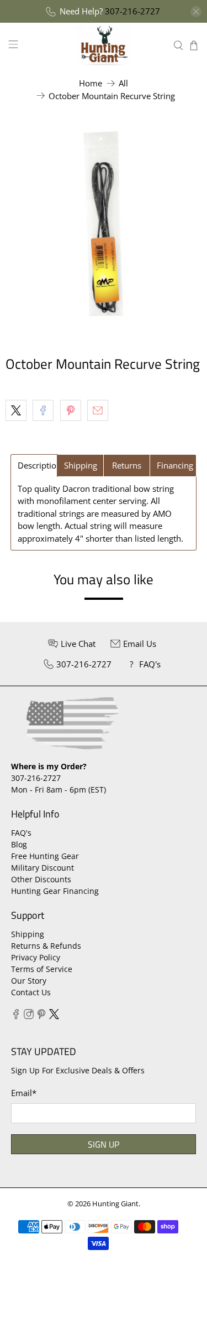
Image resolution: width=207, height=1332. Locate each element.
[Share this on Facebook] (43, 410)
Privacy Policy (35, 957)
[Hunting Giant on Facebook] (16, 1016)
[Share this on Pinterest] (70, 410)
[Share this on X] (16, 410)
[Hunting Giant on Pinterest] (41, 1016)
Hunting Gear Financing (55, 891)
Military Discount (42, 867)
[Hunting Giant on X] (54, 1016)
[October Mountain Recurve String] (103, 224)
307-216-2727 (132, 11)
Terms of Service (41, 969)
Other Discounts (41, 879)
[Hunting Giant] (104, 45)
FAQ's (21, 832)
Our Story (28, 980)
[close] (195, 11)
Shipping (27, 934)
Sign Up (103, 1144)
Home (90, 83)
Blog (19, 844)
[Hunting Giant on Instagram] (29, 1016)
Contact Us (31, 992)
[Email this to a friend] (97, 410)
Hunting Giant (115, 1203)
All (123, 83)
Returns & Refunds (46, 945)
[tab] (33, 465)
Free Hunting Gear (45, 856)
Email (23, 1092)
